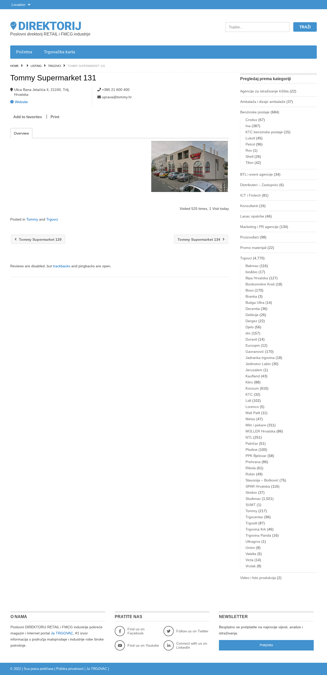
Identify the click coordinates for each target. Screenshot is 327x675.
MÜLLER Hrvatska (260, 431)
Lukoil (250, 138)
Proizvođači (249, 237)
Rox (249, 150)
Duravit (251, 339)
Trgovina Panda (258, 535)
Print (55, 117)
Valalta (251, 554)
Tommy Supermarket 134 (199, 239)
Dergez (251, 321)
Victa (249, 560)
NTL (249, 437)
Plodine (252, 450)
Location (18, 5)
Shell (249, 156)
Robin (250, 474)
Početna (24, 52)
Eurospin (253, 345)
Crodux (251, 120)
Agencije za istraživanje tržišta (264, 91)
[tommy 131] (189, 166)
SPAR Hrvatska (258, 486)
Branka (251, 296)
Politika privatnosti (70, 669)
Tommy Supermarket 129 (40, 239)
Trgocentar (254, 517)
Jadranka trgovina (260, 358)
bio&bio (252, 272)
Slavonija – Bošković (262, 480)
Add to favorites (27, 117)
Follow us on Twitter (192, 631)
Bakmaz (252, 266)
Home (14, 65)
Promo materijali (253, 248)
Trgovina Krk (256, 529)
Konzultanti (249, 206)
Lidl (248, 401)
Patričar (252, 443)
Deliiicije (252, 315)
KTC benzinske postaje (264, 132)
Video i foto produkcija (258, 578)
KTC (249, 394)
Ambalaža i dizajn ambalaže (262, 102)
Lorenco (252, 407)
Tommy (32, 219)
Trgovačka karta (59, 52)
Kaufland (253, 376)
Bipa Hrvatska (257, 278)
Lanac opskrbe (252, 216)
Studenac (253, 499)
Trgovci (54, 65)
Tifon (249, 163)
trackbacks (61, 266)
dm (248, 333)
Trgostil (251, 523)
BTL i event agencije (256, 174)
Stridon (251, 492)
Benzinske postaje (255, 112)
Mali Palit (253, 413)
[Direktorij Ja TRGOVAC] (58, 26)
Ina (248, 126)
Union (250, 548)
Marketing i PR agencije (259, 227)
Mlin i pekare (256, 425)
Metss (250, 419)
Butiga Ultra (255, 302)
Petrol (250, 144)
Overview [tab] (21, 133)
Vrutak (251, 566)
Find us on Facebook (136, 631)
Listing (36, 65)
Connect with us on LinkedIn (191, 645)
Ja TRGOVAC (62, 633)
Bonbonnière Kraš (260, 284)
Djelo (250, 327)
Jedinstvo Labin (258, 364)
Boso (250, 290)
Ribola (251, 468)
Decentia (253, 309)
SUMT (251, 505)
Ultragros (253, 541)
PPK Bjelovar (256, 456)
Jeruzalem (254, 370)
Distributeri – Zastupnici (259, 185)
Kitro (249, 382)
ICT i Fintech (250, 195)
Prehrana (253, 462)
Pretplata (266, 645)
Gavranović (255, 351)
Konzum (252, 388)
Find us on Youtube (143, 645)
